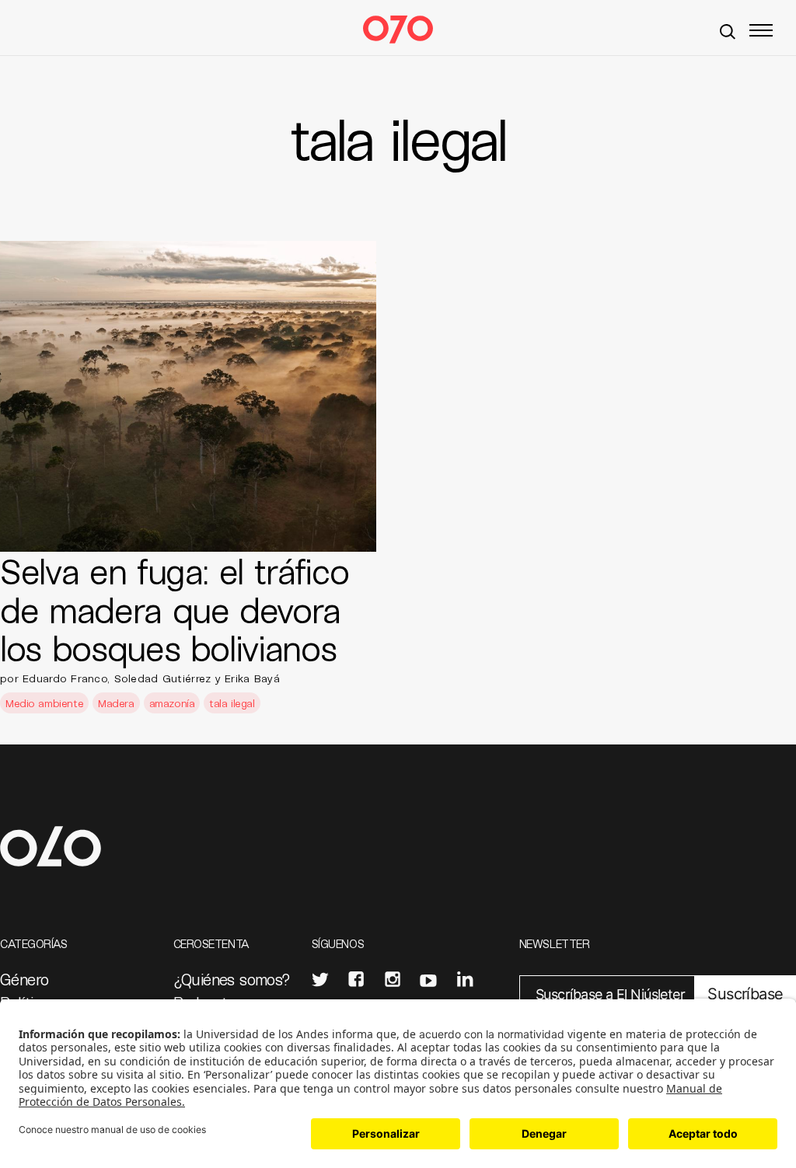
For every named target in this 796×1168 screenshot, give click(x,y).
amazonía (172, 703)
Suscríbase (745, 994)
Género (24, 979)
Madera (116, 703)
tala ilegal (231, 703)
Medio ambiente (44, 703)
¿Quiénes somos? (232, 979)
